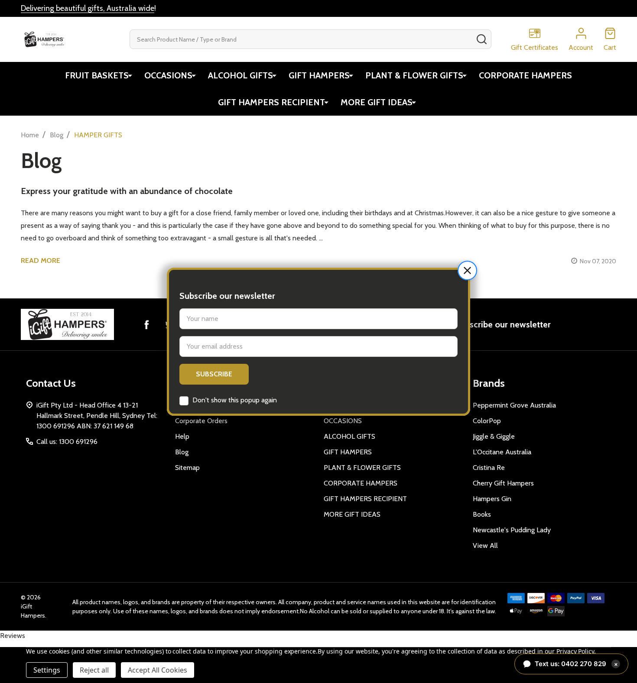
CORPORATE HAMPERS (525, 75)
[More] (130, 75)
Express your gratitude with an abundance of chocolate (127, 191)
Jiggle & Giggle (494, 436)
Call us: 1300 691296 (67, 441)
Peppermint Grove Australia (514, 405)
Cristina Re (489, 467)
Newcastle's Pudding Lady (512, 530)
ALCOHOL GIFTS (240, 75)
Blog (181, 452)
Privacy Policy (575, 651)
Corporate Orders (201, 421)
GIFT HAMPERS (319, 75)
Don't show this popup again (234, 400)
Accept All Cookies (157, 670)
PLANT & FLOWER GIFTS (414, 75)
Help (182, 436)
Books (482, 514)
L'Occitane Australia (502, 452)
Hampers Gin (492, 499)
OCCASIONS (168, 75)
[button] (467, 270)
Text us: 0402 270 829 (576, 664)
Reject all (94, 670)
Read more (40, 260)
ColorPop (487, 421)
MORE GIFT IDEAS (377, 102)
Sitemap (187, 467)
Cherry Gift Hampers (503, 483)
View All (485, 545)
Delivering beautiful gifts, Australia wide (87, 8)
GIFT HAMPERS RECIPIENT (271, 102)
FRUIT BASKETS (97, 75)
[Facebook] (146, 324)
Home (30, 135)
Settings (46, 670)
